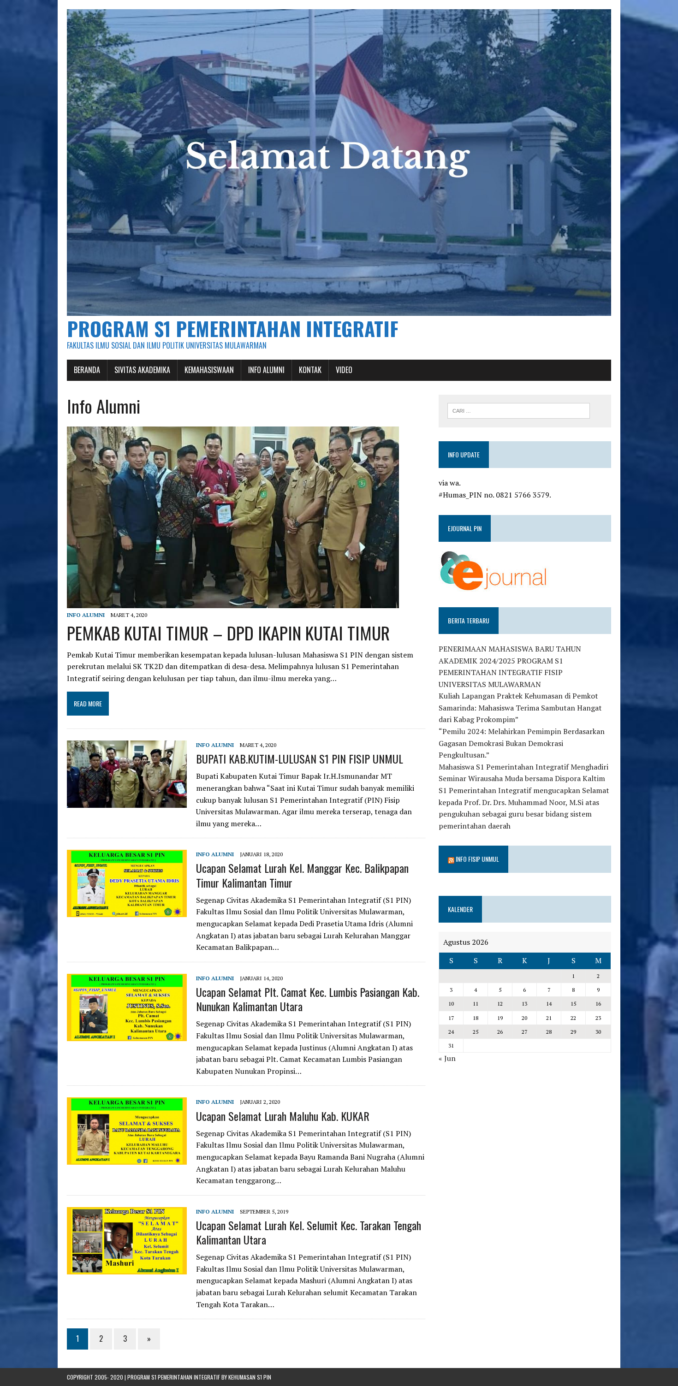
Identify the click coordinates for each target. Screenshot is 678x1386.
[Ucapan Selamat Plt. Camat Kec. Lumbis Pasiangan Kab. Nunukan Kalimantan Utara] (127, 1035)
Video (344, 369)
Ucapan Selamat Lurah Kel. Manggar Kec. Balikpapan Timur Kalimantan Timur (302, 874)
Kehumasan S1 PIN (249, 1377)
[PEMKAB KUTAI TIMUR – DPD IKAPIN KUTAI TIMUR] (233, 602)
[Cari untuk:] (518, 410)
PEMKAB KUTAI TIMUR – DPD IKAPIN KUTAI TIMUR (228, 633)
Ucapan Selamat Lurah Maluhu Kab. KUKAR (282, 1116)
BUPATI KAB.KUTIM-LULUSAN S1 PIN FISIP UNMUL (299, 758)
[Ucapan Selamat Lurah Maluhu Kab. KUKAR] (127, 1159)
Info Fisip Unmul (477, 859)
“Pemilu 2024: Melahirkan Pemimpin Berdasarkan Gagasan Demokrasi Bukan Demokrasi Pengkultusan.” (522, 743)
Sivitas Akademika (142, 369)
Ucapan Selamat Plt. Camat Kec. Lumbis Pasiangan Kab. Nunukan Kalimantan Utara (307, 998)
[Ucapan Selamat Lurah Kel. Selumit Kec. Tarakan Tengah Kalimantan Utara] (127, 1268)
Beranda (87, 369)
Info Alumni (266, 369)
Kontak (310, 369)
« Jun (447, 1058)
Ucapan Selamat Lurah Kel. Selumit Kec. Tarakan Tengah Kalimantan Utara (308, 1232)
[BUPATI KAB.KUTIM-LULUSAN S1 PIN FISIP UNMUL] (127, 801)
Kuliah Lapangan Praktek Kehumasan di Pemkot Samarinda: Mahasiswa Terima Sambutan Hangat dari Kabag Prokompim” (520, 707)
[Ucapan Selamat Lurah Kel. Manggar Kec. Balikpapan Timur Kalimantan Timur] (127, 911)
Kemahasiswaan (209, 369)
